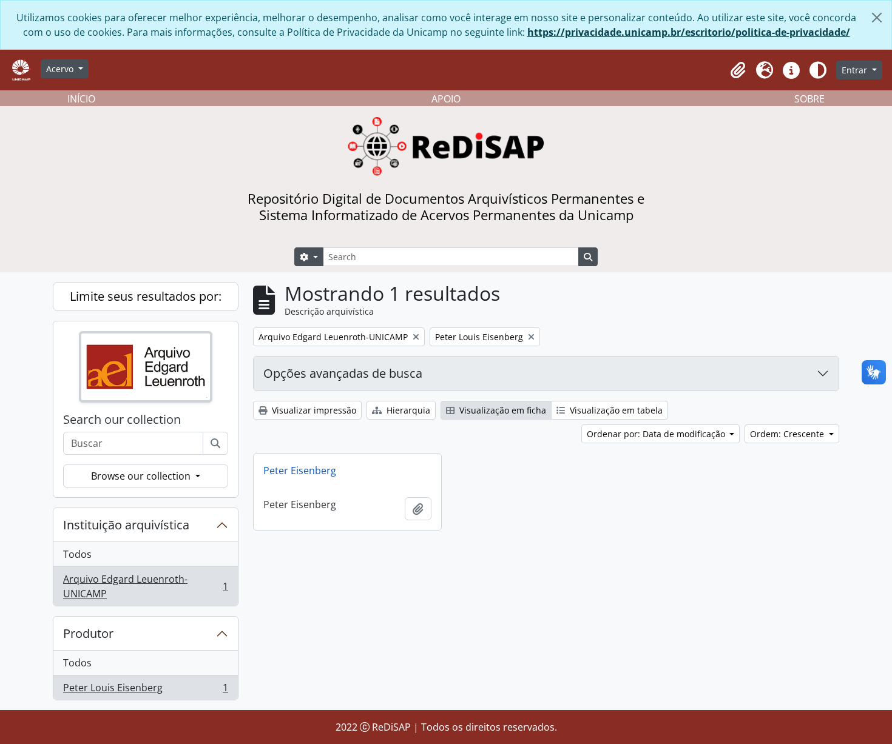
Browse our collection (142, 476)
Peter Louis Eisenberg (145, 690)
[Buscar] (215, 443)
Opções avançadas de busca (342, 373)
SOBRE (809, 99)
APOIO (446, 99)
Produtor (88, 633)
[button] (738, 70)
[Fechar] (876, 18)
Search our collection (122, 419)
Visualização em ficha (501, 410)
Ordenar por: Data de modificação (657, 434)
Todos (77, 554)
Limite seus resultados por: (145, 296)
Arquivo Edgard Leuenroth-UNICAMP (145, 586)
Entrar (856, 70)
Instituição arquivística (126, 525)
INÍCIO (81, 99)
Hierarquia (407, 410)
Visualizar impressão (312, 410)
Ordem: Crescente (788, 434)
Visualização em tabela (615, 410)
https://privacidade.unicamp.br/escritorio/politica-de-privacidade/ (688, 32)
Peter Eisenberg (299, 470)
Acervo (61, 69)
